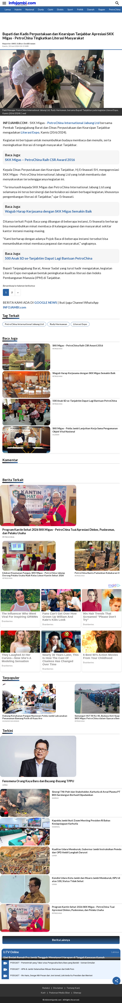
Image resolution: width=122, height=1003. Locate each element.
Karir (43, 992)
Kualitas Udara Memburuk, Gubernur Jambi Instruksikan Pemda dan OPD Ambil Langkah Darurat (86, 851)
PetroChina (114, 9)
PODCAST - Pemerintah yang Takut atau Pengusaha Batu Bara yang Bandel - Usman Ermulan (52, 963)
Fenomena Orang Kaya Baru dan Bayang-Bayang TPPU (38, 781)
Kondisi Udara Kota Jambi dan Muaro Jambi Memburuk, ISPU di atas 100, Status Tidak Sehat (86, 879)
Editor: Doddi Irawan (26, 43)
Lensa (8, 9)
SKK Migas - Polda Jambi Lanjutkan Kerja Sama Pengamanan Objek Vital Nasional (85, 430)
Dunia (41, 9)
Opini (50, 9)
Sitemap (77, 992)
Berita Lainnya (61, 940)
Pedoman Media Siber (59, 992)
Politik (80, 9)
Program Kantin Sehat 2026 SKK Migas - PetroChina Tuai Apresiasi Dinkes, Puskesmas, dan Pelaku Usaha (58, 531)
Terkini (7, 730)
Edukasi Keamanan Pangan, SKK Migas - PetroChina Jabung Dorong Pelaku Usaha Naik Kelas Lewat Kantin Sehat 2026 (33, 574)
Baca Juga (9, 338)
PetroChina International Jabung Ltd (24, 324)
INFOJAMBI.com (14, 307)
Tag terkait (11, 316)
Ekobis (60, 9)
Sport (70, 9)
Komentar (10, 460)
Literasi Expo (80, 324)
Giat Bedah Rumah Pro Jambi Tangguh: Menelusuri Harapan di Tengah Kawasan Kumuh (54, 957)
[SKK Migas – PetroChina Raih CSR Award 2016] (26, 357)
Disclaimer (58, 988)
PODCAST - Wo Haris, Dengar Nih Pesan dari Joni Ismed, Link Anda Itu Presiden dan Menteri (51, 975)
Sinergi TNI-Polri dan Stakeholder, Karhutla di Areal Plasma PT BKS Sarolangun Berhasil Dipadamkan (86, 793)
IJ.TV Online (11, 952)
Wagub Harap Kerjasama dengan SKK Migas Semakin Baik (48, 211)
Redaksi (46, 988)
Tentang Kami (73, 988)
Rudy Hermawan (58, 324)
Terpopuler (11, 678)
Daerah (90, 9)
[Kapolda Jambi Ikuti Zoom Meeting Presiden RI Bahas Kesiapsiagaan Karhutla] (25, 832)
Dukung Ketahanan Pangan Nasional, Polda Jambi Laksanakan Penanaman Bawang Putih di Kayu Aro (34, 717)
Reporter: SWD (9, 43)
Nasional (30, 9)
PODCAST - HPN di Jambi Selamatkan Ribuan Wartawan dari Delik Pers (42, 969)
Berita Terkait (13, 480)
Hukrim (18, 9)
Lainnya (115, 952)
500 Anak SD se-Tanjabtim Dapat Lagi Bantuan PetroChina (48, 258)
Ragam (101, 9)
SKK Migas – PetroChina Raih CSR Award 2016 (40, 160)
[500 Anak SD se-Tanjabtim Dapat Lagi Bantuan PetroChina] (26, 412)
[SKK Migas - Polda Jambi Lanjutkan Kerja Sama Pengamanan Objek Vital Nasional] (26, 439)
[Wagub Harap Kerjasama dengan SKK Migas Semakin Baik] (26, 384)
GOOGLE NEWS (45, 302)
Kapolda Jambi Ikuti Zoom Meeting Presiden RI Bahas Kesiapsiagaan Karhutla (81, 822)
